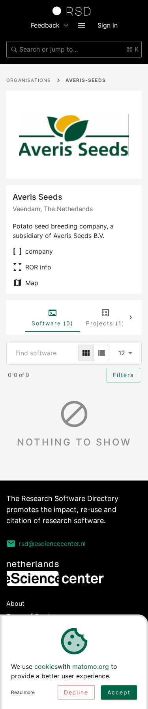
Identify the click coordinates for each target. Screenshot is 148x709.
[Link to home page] (74, 11)
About (15, 603)
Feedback (45, 25)
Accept (119, 692)
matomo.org (90, 666)
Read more (23, 692)
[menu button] (81, 25)
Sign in (107, 25)
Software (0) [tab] (52, 323)
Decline (76, 692)
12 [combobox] (121, 353)
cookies (46, 666)
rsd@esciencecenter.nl (52, 544)
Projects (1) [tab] (105, 323)
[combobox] (74, 49)
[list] (101, 353)
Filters (123, 374)
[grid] (86, 353)
